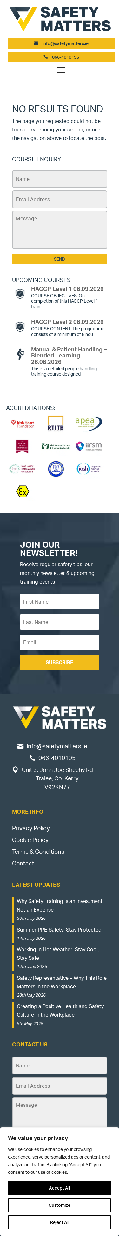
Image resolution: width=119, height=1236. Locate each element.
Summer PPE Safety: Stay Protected (59, 929)
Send (59, 259)
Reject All (59, 1222)
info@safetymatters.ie (66, 43)
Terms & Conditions (38, 851)
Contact (23, 863)
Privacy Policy (31, 828)
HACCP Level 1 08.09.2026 (67, 288)
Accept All (59, 1188)
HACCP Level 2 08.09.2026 (67, 321)
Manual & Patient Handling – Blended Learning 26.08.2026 (69, 355)
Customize (59, 1205)
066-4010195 (65, 57)
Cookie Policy (30, 840)
